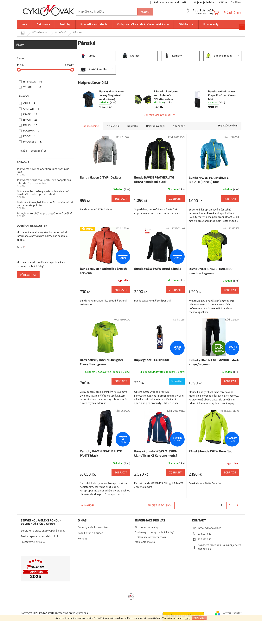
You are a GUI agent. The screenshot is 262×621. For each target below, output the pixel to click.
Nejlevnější (113, 126)
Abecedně (179, 126)
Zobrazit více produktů (157, 114)
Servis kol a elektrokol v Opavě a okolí (43, 531)
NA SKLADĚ (32, 82)
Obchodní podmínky (146, 527)
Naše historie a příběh (90, 533)
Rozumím (199, 618)
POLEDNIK (31, 131)
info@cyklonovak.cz (209, 528)
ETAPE (30, 114)
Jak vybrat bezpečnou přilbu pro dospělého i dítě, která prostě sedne (44, 181)
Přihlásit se (28, 274)
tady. (187, 618)
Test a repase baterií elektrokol (39, 536)
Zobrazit (121, 198)
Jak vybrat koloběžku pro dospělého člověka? (44, 213)
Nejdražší (132, 126)
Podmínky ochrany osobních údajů (154, 532)
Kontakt (82, 539)
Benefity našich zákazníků (93, 527)
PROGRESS (32, 142)
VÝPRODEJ (32, 87)
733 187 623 (204, 534)
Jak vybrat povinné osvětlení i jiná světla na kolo (43, 170)
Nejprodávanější (155, 126)
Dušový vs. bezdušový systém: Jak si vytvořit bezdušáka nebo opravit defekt (43, 193)
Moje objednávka (204, 2)
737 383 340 (204, 539)
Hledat (145, 11)
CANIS (29, 103)
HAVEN (30, 120)
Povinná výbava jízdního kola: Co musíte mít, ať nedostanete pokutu (45, 204)
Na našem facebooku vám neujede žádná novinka (219, 547)
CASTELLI (31, 109)
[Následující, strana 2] (229, 505)
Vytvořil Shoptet (232, 613)
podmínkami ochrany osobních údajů (41, 264)
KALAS (30, 125)
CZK (221, 2)
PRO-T (29, 136)
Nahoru (89, 505)
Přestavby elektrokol (33, 542)
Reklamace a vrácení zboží (170, 2)
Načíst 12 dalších (159, 505)
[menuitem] (24, 24)
